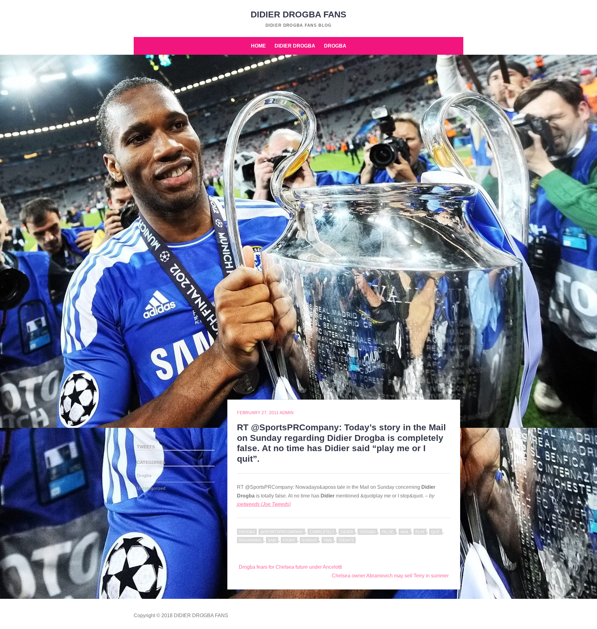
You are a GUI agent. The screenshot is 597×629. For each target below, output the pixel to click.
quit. (435, 532)
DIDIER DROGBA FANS (298, 14)
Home (258, 46)
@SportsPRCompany (281, 532)
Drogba (335, 46)
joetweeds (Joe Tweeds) (264, 504)
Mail (404, 532)
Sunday (309, 540)
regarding (250, 540)
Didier (346, 532)
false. (388, 532)
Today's (346, 540)
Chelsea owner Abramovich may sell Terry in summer (390, 575)
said (272, 540)
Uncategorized (151, 488)
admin (287, 412)
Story (289, 540)
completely (321, 532)
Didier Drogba (295, 46)
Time (327, 540)
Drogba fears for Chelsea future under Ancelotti (290, 567)
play (420, 532)
